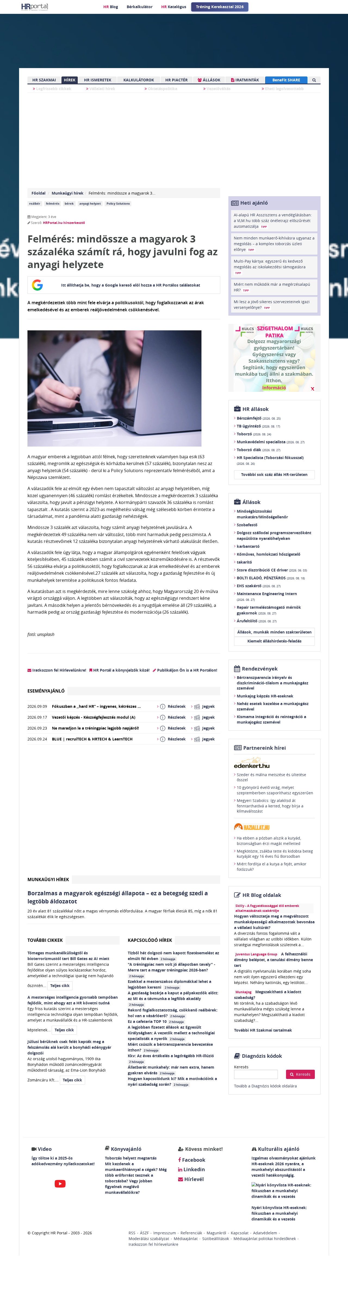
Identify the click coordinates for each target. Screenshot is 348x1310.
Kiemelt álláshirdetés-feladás (274, 641)
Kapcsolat (239, 1232)
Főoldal (38, 193)
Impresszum (164, 1232)
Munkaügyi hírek (67, 193)
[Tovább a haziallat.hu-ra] (274, 826)
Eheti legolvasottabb (284, 88)
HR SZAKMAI (44, 79)
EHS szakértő (259, 585)
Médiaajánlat (186, 1238)
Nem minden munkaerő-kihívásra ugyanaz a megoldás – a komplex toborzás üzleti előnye (274, 243)
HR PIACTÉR (176, 79)
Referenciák (191, 1232)
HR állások (256, 409)
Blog (110, 6)
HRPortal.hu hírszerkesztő (64, 222)
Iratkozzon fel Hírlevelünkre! (58, 670)
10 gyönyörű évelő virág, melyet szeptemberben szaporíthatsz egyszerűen (275, 790)
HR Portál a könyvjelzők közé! (121, 670)
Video (45, 1149)
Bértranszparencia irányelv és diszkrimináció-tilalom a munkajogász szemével (272, 683)
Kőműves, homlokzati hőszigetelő (268, 554)
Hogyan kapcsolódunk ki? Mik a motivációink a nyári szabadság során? (172, 1081)
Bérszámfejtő (259, 418)
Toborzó (254, 433)
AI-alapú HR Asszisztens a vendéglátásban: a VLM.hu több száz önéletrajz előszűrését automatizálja (273, 220)
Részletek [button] (177, 706)
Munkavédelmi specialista (270, 441)
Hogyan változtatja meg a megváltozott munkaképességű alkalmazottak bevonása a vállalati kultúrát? (274, 922)
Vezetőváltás (218, 88)
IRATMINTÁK (246, 79)
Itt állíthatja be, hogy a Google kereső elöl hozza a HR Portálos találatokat (130, 285)
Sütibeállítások (215, 1238)
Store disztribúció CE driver (272, 570)
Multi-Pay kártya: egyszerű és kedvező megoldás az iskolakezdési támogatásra (270, 267)
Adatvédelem (265, 1232)
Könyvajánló (126, 1149)
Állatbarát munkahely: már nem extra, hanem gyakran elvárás (171, 1070)
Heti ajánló (254, 202)
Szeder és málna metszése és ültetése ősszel (271, 777)
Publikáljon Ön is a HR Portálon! (186, 670)
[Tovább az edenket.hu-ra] (274, 762)
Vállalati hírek (101, 88)
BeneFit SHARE (286, 79)
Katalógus (173, 6)
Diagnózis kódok (262, 1056)
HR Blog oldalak (262, 895)
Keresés (241, 1066)
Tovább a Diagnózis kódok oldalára (265, 1085)
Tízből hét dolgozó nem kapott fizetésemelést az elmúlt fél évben (173, 955)
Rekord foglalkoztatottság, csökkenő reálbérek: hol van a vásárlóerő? (172, 1012)
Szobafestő (247, 524)
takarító (244, 562)
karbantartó (248, 546)
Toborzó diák (258, 449)
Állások (251, 502)
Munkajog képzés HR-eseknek (265, 696)
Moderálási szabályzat (149, 1238)
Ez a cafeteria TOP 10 (156, 1021)
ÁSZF (144, 1232)
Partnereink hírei (264, 748)
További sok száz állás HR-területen (274, 474)
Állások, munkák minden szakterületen (274, 632)
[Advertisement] (123, 812)
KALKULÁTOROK (138, 79)
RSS (132, 1232)
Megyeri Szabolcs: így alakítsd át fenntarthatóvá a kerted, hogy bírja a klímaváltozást (270, 806)
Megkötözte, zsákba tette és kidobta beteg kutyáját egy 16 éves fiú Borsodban (275, 853)
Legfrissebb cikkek (53, 88)
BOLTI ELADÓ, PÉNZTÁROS (271, 577)
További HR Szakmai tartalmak (263, 1030)
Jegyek (208, 706)
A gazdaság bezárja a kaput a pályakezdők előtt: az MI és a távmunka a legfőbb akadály (173, 998)
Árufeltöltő (256, 620)
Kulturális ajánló (278, 1149)
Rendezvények (260, 668)
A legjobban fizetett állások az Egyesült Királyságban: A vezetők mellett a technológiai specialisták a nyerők (171, 1033)
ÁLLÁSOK (211, 79)
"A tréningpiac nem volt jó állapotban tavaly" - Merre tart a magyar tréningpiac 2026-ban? (171, 970)
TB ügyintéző (258, 426)
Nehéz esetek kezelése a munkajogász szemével (273, 706)
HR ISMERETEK (97, 79)
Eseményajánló (46, 691)
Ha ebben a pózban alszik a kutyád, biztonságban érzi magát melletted (269, 840)
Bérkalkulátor (140, 6)
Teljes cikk (60, 985)
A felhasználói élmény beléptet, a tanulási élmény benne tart (273, 959)
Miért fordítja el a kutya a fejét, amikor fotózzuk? (271, 866)
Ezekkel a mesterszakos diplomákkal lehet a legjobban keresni (169, 984)
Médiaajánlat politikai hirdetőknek (265, 1238)
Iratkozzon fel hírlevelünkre (153, 1244)
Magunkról (216, 1232)
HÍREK (69, 79)
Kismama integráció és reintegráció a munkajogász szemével (271, 719)
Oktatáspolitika (162, 88)
